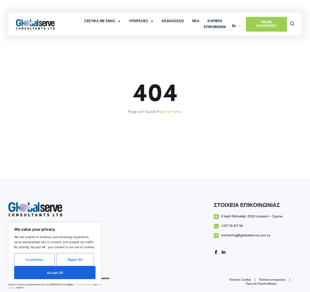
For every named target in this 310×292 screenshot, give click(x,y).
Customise (34, 259)
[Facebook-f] (216, 252)
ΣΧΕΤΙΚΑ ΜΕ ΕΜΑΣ (99, 21)
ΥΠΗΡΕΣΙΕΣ (138, 21)
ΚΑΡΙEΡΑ (215, 21)
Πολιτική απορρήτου (83, 285)
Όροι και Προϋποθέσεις (261, 283)
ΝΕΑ (195, 21)
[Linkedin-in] (223, 252)
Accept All (55, 273)
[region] (54, 253)
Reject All (75, 259)
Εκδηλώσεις (173, 21)
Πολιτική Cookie (240, 279)
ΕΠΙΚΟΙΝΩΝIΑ (215, 27)
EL (234, 26)
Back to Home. (169, 112)
